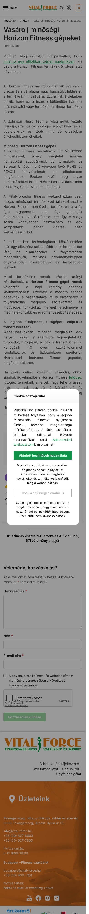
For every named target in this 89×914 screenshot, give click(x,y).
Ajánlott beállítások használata (43, 455)
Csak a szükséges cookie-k (43, 493)
